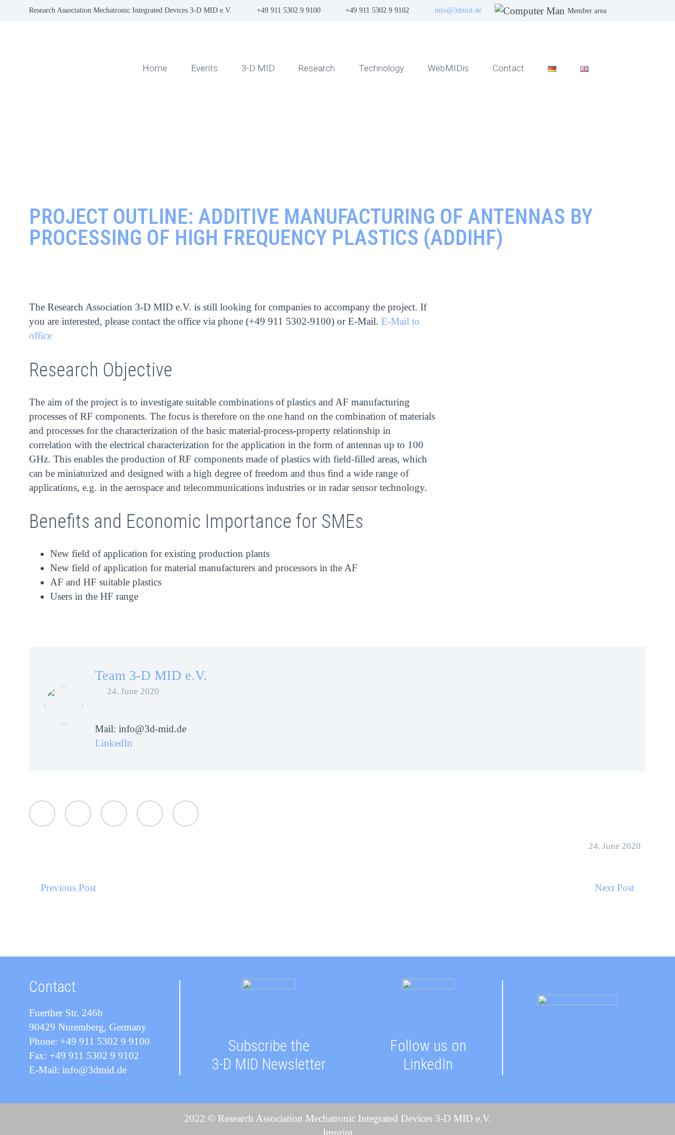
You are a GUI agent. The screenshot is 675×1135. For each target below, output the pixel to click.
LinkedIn (113, 743)
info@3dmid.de (458, 10)
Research (316, 68)
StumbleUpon (185, 813)
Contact (508, 68)
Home (154, 68)
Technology (381, 68)
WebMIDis (448, 68)
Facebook (78, 813)
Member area (586, 11)
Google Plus (114, 813)
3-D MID (258, 68)
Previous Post (68, 887)
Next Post (614, 887)
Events (204, 68)
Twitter (42, 813)
